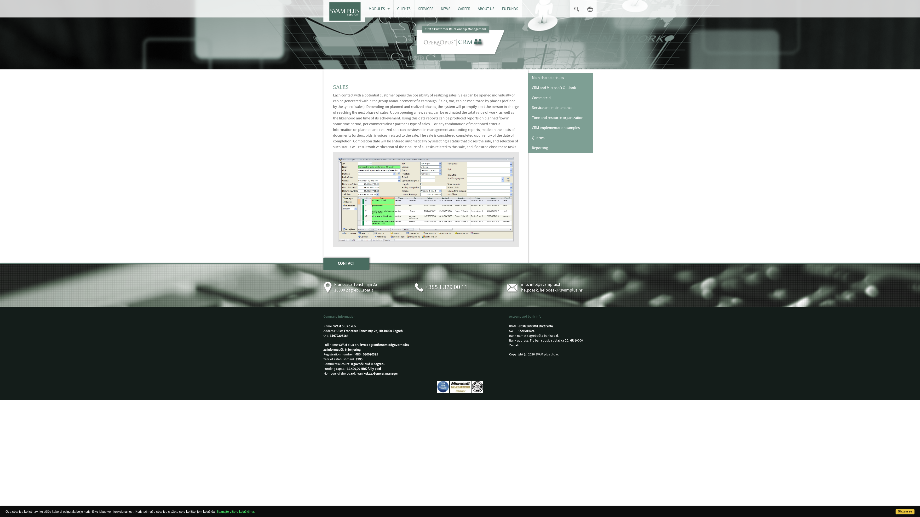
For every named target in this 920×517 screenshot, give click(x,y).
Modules (377, 8)
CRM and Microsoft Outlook (554, 87)
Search (576, 8)
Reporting (540, 148)
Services (425, 8)
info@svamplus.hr (546, 284)
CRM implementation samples (556, 127)
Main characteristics (548, 77)
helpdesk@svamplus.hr (561, 290)
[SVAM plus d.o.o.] (344, 11)
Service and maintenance (552, 107)
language (590, 8)
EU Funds (510, 8)
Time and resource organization (557, 117)
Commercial (541, 98)
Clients (404, 8)
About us (486, 8)
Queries (538, 137)
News (445, 8)
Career (464, 8)
